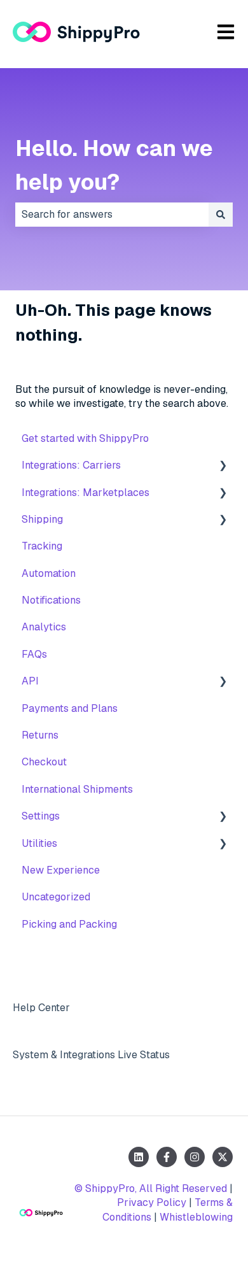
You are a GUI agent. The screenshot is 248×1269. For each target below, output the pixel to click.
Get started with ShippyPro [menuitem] (85, 438)
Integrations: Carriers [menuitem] (71, 465)
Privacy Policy (151, 1202)
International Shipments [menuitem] (77, 789)
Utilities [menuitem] (39, 843)
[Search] (221, 214)
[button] (222, 466)
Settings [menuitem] (41, 816)
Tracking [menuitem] (42, 546)
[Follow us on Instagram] (194, 1157)
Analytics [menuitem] (44, 627)
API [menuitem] (30, 681)
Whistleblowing (196, 1217)
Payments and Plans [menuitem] (70, 708)
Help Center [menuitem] (41, 1007)
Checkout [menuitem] (44, 762)
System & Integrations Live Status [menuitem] (91, 1054)
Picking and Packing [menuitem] (69, 924)
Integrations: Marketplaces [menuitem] (85, 492)
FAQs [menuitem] (34, 654)
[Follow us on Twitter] (222, 1157)
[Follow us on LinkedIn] (138, 1157)
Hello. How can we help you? (114, 165)
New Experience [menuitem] (61, 870)
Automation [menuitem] (49, 573)
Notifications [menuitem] (51, 600)
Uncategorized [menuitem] (56, 897)
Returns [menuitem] (40, 735)
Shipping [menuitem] (42, 519)
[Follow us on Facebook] (166, 1157)
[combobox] (112, 214)
